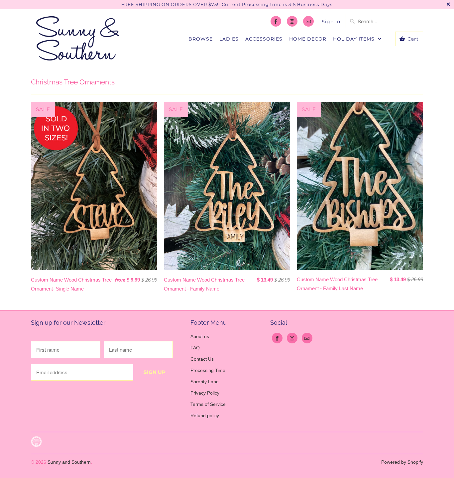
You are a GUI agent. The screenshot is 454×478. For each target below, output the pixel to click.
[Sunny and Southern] (77, 39)
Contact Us (202, 359)
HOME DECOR (307, 39)
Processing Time (207, 370)
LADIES (229, 39)
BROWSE (200, 39)
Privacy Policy (204, 393)
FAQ (195, 347)
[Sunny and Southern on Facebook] (276, 21)
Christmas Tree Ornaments (73, 82)
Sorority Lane (204, 381)
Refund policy (204, 415)
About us (199, 336)
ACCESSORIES (264, 39)
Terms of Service (208, 404)
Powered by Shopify (402, 462)
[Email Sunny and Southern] (308, 21)
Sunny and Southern (69, 462)
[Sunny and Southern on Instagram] (292, 21)
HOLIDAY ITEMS (354, 39)
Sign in (331, 22)
